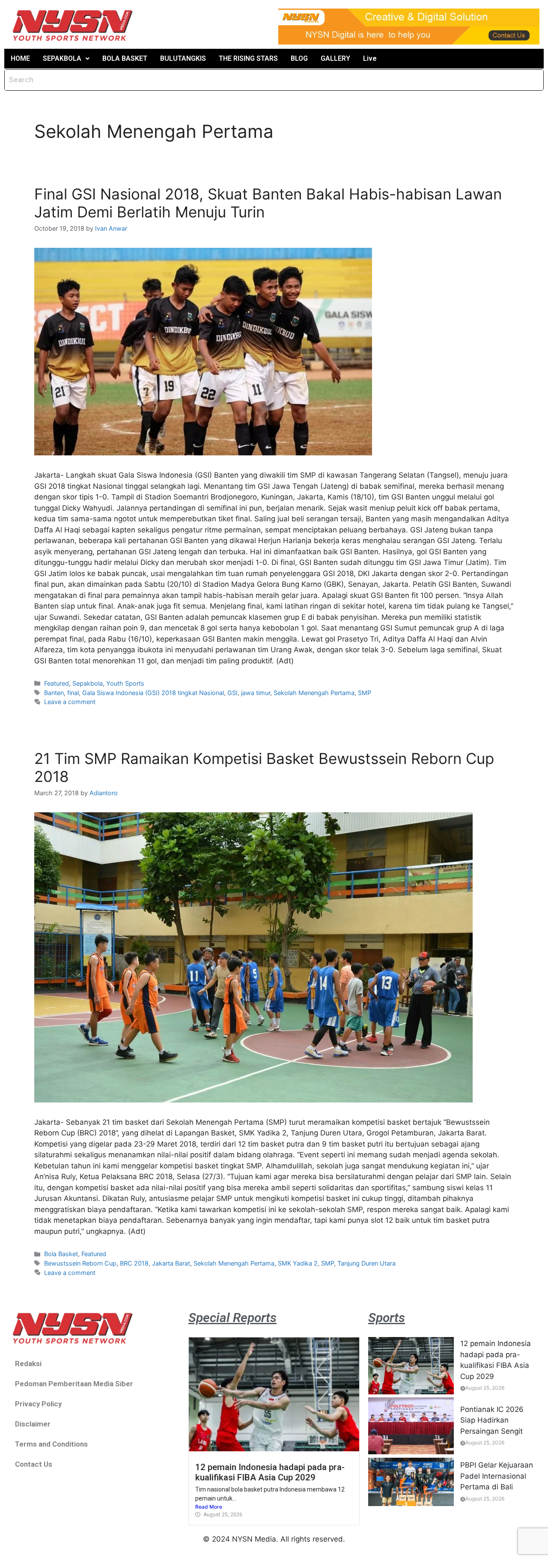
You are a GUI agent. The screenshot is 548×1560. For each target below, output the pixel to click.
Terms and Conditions (51, 1444)
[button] (66, 58)
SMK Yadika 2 (298, 1263)
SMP (364, 692)
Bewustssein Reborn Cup (80, 1263)
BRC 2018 (134, 1263)
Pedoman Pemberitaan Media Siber (74, 1383)
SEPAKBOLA (62, 58)
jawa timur (255, 692)
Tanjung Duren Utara (366, 1263)
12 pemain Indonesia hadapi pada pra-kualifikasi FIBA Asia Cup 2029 (270, 1472)
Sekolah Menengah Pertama (314, 692)
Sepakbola (87, 683)
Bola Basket (61, 1253)
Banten (54, 692)
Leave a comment (69, 701)
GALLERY (335, 58)
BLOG (299, 58)
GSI (232, 692)
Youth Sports (125, 683)
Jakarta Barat (171, 1263)
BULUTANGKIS (183, 58)
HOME (20, 58)
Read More (208, 1507)
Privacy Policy (38, 1404)
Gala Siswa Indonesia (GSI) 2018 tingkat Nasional (153, 692)
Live (370, 58)
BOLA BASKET (124, 58)
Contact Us (33, 1464)
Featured (56, 683)
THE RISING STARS (248, 58)
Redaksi (28, 1363)
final (73, 692)
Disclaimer (33, 1424)
